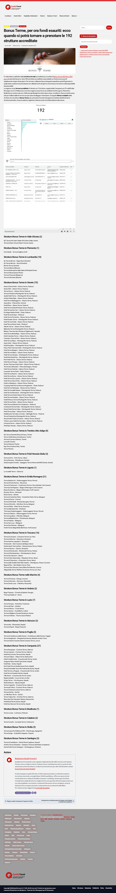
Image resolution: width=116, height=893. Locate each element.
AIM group (8, 815)
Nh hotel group (29, 842)
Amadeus (33, 815)
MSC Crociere (17, 842)
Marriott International (24, 839)
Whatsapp (67, 817)
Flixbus (28, 828)
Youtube (62, 819)
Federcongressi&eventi (17, 828)
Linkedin (50, 819)
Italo (28, 835)
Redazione (88, 888)
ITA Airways (21, 835)
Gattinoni (17, 832)
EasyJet (19, 825)
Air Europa (24, 815)
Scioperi (15, 852)
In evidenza (8, 16)
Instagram (69, 819)
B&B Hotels (8, 818)
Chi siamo (80, 888)
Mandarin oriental (10, 839)
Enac (34, 825)
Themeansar (50, 890)
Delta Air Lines (9, 825)
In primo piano (14, 26)
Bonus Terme (17, 45)
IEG (13, 835)
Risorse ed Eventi (64, 16)
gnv (24, 832)
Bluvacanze (9, 822)
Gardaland (8, 832)
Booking (17, 822)
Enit (7, 828)
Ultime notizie (22, 26)
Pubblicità (96, 888)
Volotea (23, 859)
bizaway (27, 818)
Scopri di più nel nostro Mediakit (25, 769)
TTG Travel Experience (12, 859)
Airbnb (16, 815)
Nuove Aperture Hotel (19, 845)
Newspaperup (40, 890)
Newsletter (109, 888)
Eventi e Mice (17, 16)
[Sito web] (35, 793)
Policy (102, 888)
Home (74, 888)
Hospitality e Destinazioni (30, 16)
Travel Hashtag (9, 855)
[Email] (32, 793)
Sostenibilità (24, 852)
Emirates (26, 825)
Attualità (6, 26)
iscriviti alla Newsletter (42, 788)
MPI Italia (8, 842)
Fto (35, 828)
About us (74, 16)
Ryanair (8, 852)
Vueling (31, 859)
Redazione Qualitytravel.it (26, 758)
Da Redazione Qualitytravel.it (29, 45)
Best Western (18, 818)
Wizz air (8, 862)
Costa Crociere (27, 822)
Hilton (7, 835)
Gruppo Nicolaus (33, 832)
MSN (46, 819)
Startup (33, 852)
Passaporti (27, 849)
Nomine (8, 845)
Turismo (42, 16)
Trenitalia (19, 855)
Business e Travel (52, 16)
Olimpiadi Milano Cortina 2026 (13, 849)
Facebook (57, 819)
